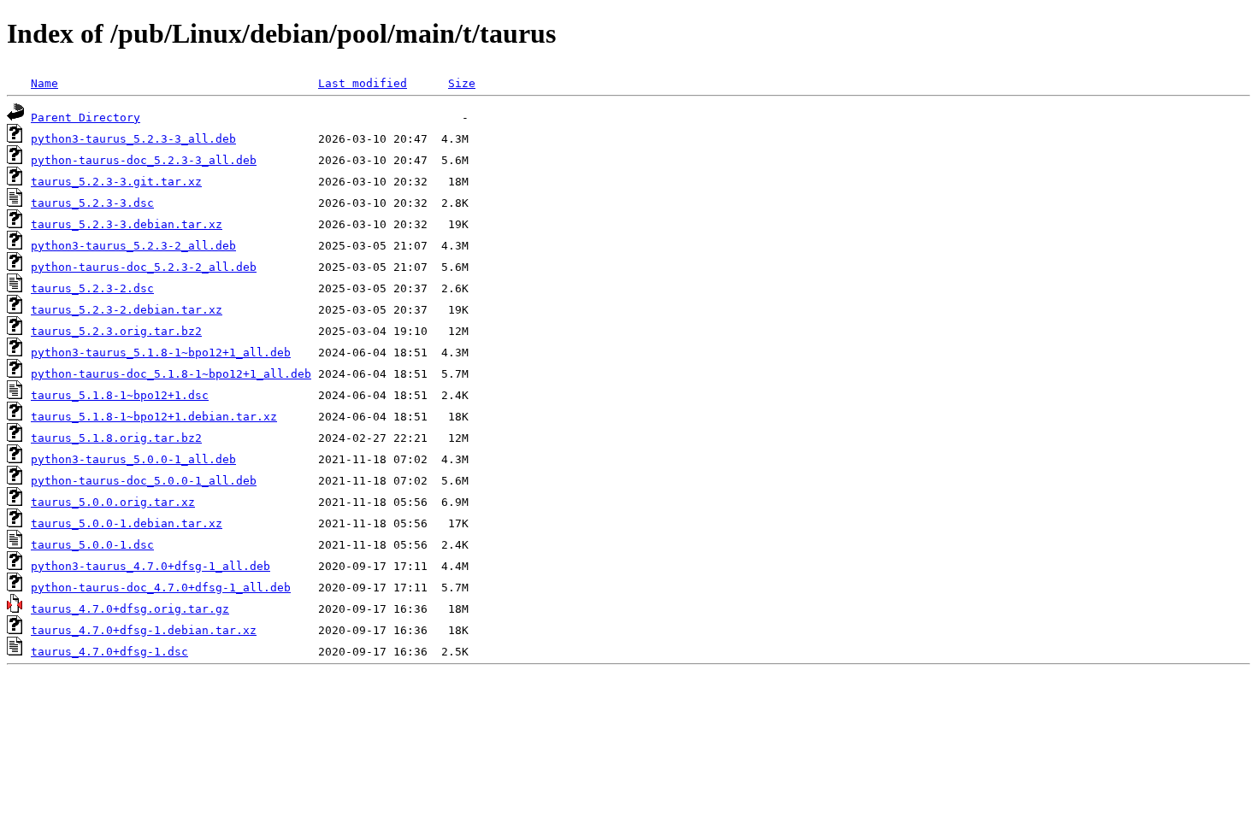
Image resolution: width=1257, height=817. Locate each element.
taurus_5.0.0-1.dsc (92, 544)
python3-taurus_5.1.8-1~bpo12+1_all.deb (161, 352)
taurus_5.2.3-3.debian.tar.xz (126, 224)
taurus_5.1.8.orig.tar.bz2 (116, 438)
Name (44, 83)
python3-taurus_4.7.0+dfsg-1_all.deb (150, 566)
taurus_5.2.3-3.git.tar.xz (116, 181)
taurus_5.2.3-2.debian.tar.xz (126, 309)
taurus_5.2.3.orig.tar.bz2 (116, 331)
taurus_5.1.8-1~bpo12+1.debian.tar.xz (154, 416)
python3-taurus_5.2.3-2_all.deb (133, 245)
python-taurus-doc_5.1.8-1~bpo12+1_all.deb (171, 373)
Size (461, 83)
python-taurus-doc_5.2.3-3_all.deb (144, 160)
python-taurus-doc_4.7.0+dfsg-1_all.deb (161, 587)
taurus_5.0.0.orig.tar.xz (113, 502)
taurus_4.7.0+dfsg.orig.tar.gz (130, 608)
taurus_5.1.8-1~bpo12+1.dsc (120, 395)
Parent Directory (85, 117)
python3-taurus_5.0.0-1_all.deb (133, 459)
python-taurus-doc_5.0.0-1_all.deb (144, 480)
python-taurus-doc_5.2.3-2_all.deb (144, 267)
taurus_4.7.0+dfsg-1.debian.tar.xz (144, 630)
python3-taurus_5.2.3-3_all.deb (133, 138)
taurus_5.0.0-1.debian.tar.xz (126, 523)
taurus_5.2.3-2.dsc (92, 288)
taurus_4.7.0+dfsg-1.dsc (109, 651)
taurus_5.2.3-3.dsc (92, 203)
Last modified (362, 83)
